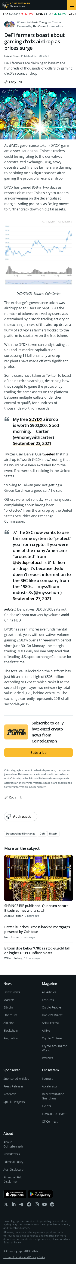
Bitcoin (8, 1007)
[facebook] (29, 1205)
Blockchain (10, 1030)
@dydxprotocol (28, 562)
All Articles (49, 992)
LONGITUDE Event (54, 1114)
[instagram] (36, 1205)
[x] (6, 1205)
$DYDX (35, 419)
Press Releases (13, 1086)
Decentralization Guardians (53, 1096)
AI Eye (46, 1030)
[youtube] (44, 1205)
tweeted (48, 454)
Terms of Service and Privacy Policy (24, 1257)
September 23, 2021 (32, 443)
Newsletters (11, 1154)
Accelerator (49, 1086)
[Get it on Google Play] (40, 1194)
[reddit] (52, 1205)
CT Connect (50, 1121)
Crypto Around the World (54, 1048)
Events (46, 1106)
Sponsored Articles (16, 1079)
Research (9, 1094)
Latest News (11, 56)
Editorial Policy (37, 778)
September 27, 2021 (32, 598)
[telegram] (21, 1205)
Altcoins (8, 1023)
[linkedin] (13, 1205)
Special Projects (14, 1102)
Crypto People (51, 1007)
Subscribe (38, 752)
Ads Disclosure (13, 1169)
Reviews (47, 1058)
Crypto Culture (52, 1038)
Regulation (10, 1038)
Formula (47, 1079)
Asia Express (50, 1023)
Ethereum (10, 1015)
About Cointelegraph (13, 1144)
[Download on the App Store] (14, 1194)
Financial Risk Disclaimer (12, 1179)
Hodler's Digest (52, 1015)
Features (48, 1000)
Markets (9, 1000)
